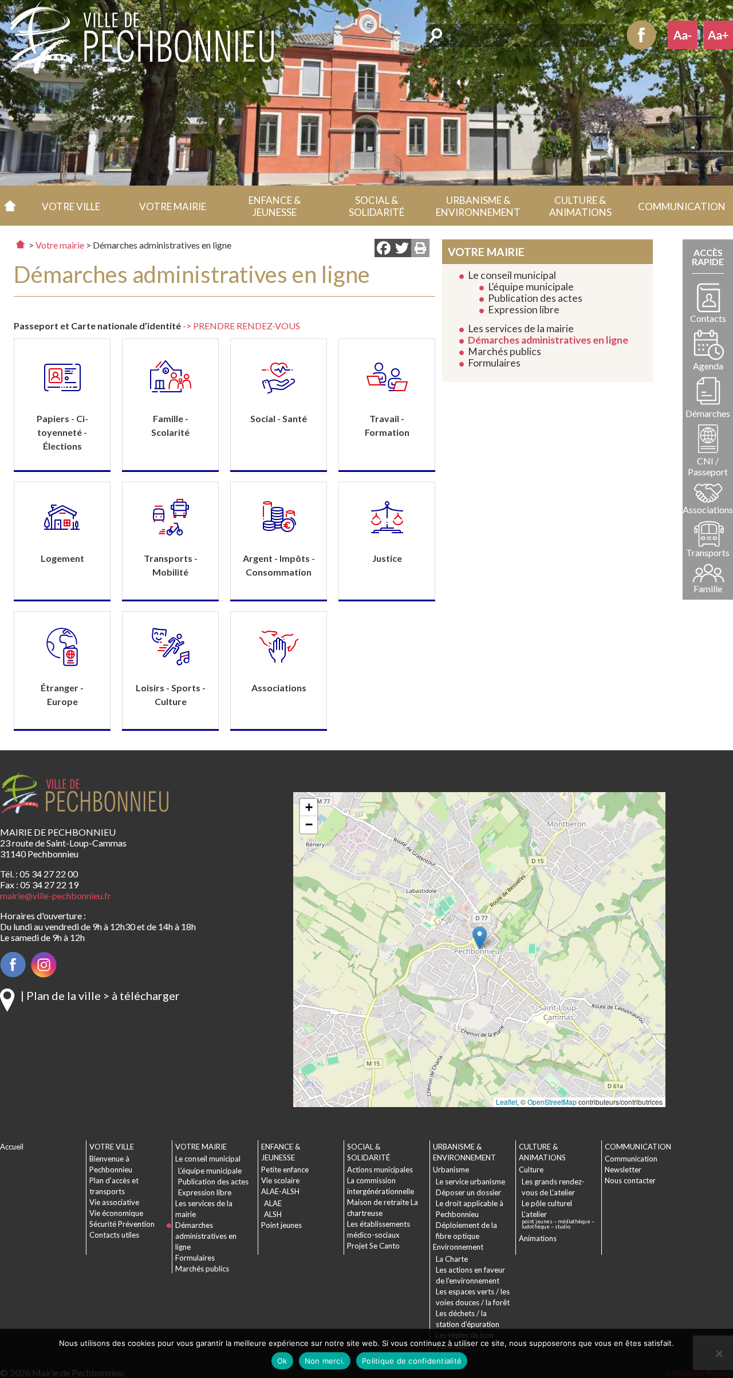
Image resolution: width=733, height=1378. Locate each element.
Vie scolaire (280, 1180)
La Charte (452, 1258)
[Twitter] (402, 249)
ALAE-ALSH (280, 1191)
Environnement (458, 1246)
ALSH (273, 1214)
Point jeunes (281, 1225)
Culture (531, 1169)
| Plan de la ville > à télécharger (100, 995)
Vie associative (114, 1202)
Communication (631, 1158)
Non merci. (325, 1360)
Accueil (10, 206)
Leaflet (506, 1102)
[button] (71, 206)
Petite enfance (285, 1169)
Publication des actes (535, 298)
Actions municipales (380, 1169)
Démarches (707, 413)
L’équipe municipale (531, 287)
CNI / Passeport (708, 466)
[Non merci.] (718, 1353)
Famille (707, 588)
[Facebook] (384, 249)
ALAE (273, 1203)
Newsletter (623, 1169)
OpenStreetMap (552, 1102)
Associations (708, 509)
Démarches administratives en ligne (548, 340)
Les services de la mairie (521, 328)
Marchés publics (504, 351)
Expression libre (523, 310)
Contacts (708, 318)
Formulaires (494, 363)
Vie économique (116, 1213)
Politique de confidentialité (412, 1360)
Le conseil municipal (512, 275)
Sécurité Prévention (122, 1224)
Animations (538, 1238)
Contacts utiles (114, 1234)
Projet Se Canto (373, 1245)
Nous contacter (630, 1180)
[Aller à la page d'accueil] (20, 244)
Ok (282, 1360)
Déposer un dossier (468, 1192)
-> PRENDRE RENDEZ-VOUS (241, 325)
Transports (708, 552)
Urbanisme (451, 1169)
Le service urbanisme (470, 1181)
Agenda (708, 365)
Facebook (641, 35)
